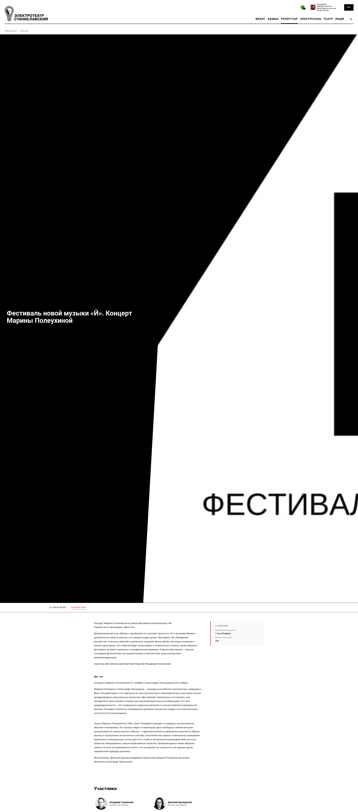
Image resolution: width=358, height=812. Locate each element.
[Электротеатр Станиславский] (26, 13)
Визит (260, 19)
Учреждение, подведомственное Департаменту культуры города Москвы (326, 7)
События (24, 31)
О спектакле (57, 607)
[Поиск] (351, 19)
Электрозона (310, 19)
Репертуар (289, 19)
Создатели (78, 607)
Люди (339, 19)
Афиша (273, 19)
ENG (349, 7)
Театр (328, 19)
